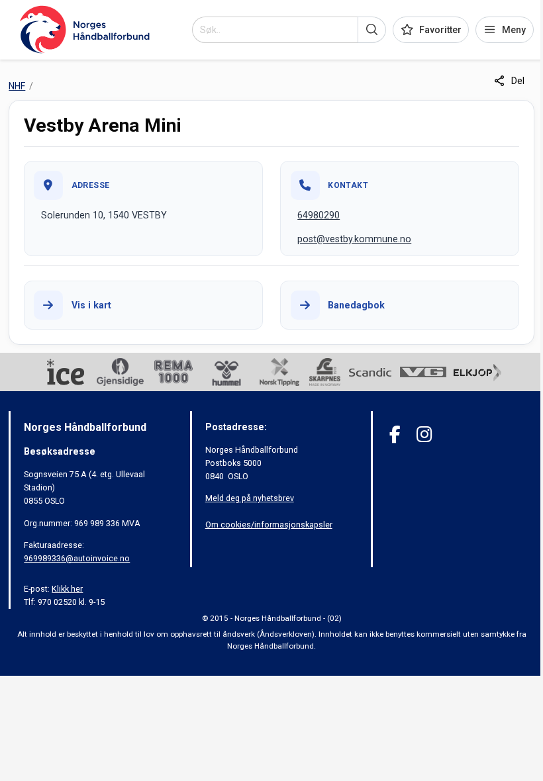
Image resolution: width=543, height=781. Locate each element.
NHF (17, 86)
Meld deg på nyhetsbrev (249, 498)
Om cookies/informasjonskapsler (268, 524)
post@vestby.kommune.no (354, 239)
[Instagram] (424, 434)
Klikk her (67, 589)
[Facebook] (395, 434)
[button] (372, 30)
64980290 (318, 215)
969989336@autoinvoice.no (77, 558)
